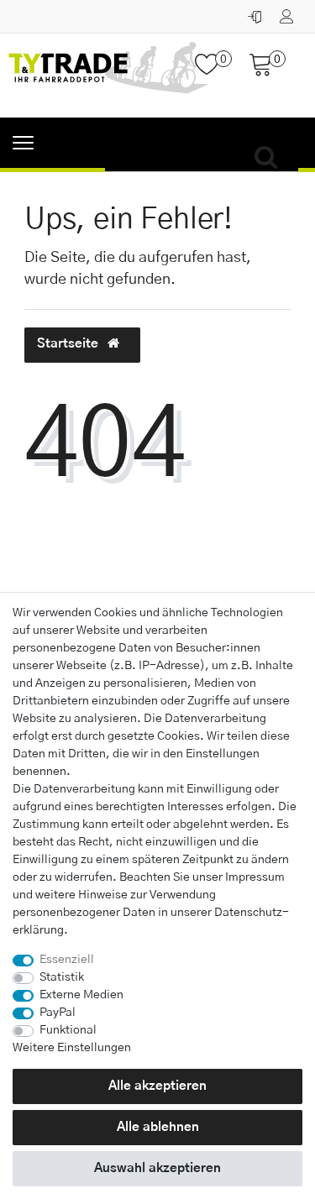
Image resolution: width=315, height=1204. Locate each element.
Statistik (61, 977)
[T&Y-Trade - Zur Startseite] (109, 76)
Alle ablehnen (158, 1127)
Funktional (68, 1030)
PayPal (57, 1012)
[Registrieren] (288, 12)
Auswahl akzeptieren (157, 1168)
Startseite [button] (69, 344)
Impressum (255, 877)
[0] (213, 71)
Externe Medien (81, 995)
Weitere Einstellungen (72, 1048)
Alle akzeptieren (157, 1086)
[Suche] (270, 157)
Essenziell (66, 960)
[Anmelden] (256, 12)
